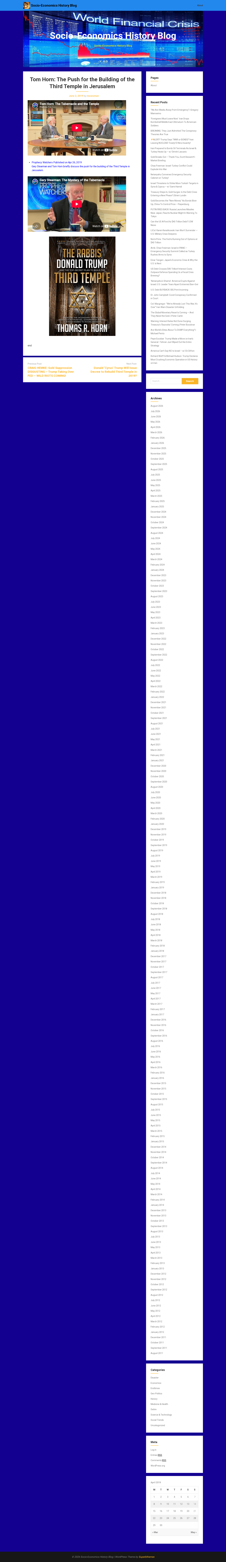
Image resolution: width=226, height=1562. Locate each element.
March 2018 (156, 940)
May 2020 (155, 803)
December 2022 (158, 639)
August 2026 (157, 406)
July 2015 (155, 1110)
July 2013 (155, 1236)
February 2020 (158, 819)
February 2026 (158, 438)
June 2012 (156, 1305)
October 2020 (157, 776)
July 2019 (155, 855)
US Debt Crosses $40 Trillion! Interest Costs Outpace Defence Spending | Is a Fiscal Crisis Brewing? (172, 272)
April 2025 (156, 490)
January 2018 (157, 951)
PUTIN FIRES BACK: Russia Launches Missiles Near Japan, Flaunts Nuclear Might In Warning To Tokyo (174, 213)
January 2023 (157, 633)
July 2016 (155, 1046)
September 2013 (159, 1226)
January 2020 (157, 824)
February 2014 (158, 1200)
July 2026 (155, 411)
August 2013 (157, 1231)
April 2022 (156, 681)
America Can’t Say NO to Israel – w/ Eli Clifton (172, 351)
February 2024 (158, 564)
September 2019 (159, 845)
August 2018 (157, 914)
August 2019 (157, 850)
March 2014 (156, 1194)
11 (174, 1504)
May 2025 (155, 485)
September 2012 (159, 1289)
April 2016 (156, 1062)
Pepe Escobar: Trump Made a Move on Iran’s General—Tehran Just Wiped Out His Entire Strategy (172, 342)
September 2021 (159, 718)
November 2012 (158, 1279)
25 (174, 1518)
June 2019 (156, 861)
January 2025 (157, 506)
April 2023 (156, 617)
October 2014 (157, 1157)
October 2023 (157, 586)
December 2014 (158, 1147)
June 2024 (156, 543)
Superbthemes (146, 1556)
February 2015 (158, 1136)
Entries (156, 1455)
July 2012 (155, 1300)
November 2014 (158, 1152)
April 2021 (156, 744)
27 (188, 1518)
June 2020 (156, 797)
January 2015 (157, 1141)
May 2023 (155, 612)
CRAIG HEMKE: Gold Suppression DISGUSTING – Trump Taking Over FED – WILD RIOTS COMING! (51, 371)
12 (181, 1504)
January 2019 (157, 887)
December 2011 (158, 1337)
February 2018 (158, 945)
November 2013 (158, 1215)
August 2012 (157, 1295)
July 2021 (155, 729)
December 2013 (158, 1210)
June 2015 (156, 1115)
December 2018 (158, 893)
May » (194, 1532)
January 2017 (157, 1014)
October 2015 (157, 1094)
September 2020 (159, 781)
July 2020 (155, 792)
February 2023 (158, 628)
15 (154, 1511)
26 (181, 1518)
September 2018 (159, 908)
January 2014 (157, 1205)
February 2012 (158, 1326)
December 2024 (158, 512)
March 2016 (156, 1067)
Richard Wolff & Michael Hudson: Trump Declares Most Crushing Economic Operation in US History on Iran (174, 359)
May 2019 (155, 866)
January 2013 (157, 1268)
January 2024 (157, 570)
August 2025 (157, 469)
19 (181, 1511)
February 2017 (158, 1009)
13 (188, 1504)
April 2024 (156, 554)
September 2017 (159, 972)
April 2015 (156, 1125)
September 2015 (159, 1099)
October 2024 (157, 522)
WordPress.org (158, 1465)
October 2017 (157, 967)
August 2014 (157, 1168)
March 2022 (156, 686)
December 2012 (158, 1274)
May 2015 (155, 1120)
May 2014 (155, 1184)
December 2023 (158, 575)
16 (161, 1511)
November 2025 (158, 453)
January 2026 (157, 443)
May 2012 (155, 1311)
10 (168, 1504)
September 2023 (159, 591)
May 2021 (155, 739)
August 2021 (157, 723)
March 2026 (156, 432)
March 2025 (156, 496)
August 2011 (157, 1353)
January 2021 (157, 760)
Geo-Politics (156, 1393)
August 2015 (157, 1104)
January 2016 (157, 1078)
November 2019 (158, 834)
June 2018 (156, 924)
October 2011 (157, 1342)
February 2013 (158, 1263)
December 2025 (158, 448)
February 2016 (158, 1072)
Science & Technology (161, 1415)
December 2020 (158, 766)
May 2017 (155, 993)
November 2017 (158, 961)
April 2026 (156, 427)
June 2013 (156, 1242)
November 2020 (158, 771)
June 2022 (156, 670)
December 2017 (158, 956)
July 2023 (155, 602)
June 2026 (156, 416)
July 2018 (155, 919)
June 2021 (156, 734)
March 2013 (156, 1258)
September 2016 (159, 1036)
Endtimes (155, 1388)
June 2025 (156, 480)
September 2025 (159, 464)
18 (174, 1511)
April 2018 (156, 935)
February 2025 (158, 501)
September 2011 (159, 1348)
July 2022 (155, 665)
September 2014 (159, 1162)
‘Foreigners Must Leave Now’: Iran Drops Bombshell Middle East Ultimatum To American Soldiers (173, 122)
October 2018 (157, 903)
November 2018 (158, 898)
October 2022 (157, 649)
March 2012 (156, 1321)
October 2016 (157, 1030)
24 (168, 1518)
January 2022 (157, 697)
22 (154, 1518)
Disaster (155, 1377)
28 (195, 1518)
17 (168, 1511)
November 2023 (158, 580)
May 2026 (155, 422)
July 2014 (155, 1173)
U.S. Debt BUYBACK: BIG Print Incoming (169, 290)
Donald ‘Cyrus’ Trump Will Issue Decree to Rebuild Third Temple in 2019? (114, 371)
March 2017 (156, 1004)
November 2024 (158, 517)
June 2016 (156, 1051)
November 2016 (158, 1025)
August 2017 (157, 977)
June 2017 (156, 988)
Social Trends (157, 1420)
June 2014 (156, 1178)
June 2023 (156, 607)
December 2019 (158, 829)
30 (161, 1525)
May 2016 (155, 1057)
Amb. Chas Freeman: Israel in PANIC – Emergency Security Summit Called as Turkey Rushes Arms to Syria (173, 251)
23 (161, 1518)
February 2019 (158, 882)
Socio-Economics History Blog (54, 5)
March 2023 (156, 623)
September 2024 (159, 527)
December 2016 (158, 1020)
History (154, 1399)
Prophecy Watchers (42, 162)
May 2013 (155, 1247)
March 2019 (156, 877)
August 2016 (157, 1041)
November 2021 (158, 707)
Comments (158, 1460)
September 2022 (159, 655)
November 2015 (158, 1088)
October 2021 (157, 713)
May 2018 (155, 930)
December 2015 (158, 1083)
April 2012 (156, 1316)
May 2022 (155, 676)
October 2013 (157, 1221)
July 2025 (155, 474)
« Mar (155, 1532)
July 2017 (155, 983)
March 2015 (156, 1131)
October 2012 (157, 1284)
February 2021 (158, 755)
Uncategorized (158, 1425)
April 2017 (156, 998)
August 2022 (157, 660)
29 (154, 1525)
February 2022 (158, 691)
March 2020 (156, 813)
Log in (153, 1450)
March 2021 (156, 750)
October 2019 (157, 840)
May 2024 (155, 549)
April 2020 (156, 808)
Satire (154, 1409)
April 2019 (156, 871)
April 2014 (156, 1189)
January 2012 (157, 1332)
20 (188, 1511)
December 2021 (158, 702)
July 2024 (155, 538)
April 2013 (156, 1252)
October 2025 (157, 459)
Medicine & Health (159, 1404)
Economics (156, 1383)
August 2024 (157, 533)
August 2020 (157, 787)
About (200, 5)
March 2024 (156, 559)
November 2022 (158, 644)
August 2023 (157, 596)
